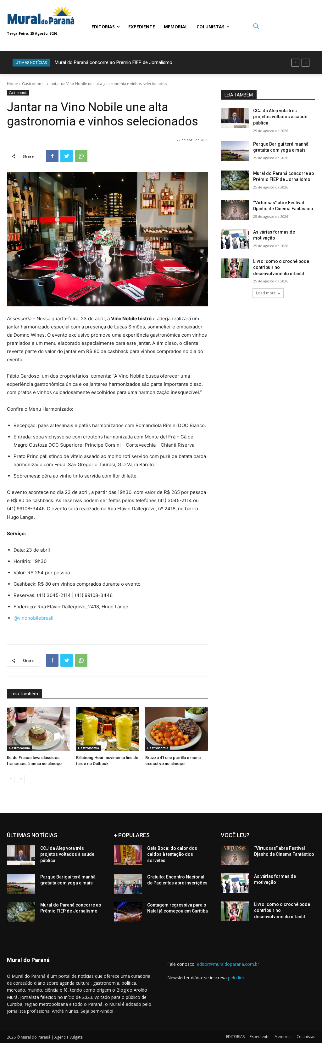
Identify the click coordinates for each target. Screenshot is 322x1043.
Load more (266, 293)
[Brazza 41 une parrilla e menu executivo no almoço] (176, 729)
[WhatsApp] (81, 156)
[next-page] (21, 779)
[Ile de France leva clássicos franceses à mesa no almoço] (38, 729)
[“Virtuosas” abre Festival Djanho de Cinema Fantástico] (235, 210)
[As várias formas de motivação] (235, 239)
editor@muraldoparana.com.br (228, 964)
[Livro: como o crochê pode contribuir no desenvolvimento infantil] (235, 268)
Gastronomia (34, 83)
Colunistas (306, 1036)
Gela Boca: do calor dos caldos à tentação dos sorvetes (172, 854)
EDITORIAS (235, 1036)
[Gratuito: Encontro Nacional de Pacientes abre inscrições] (128, 884)
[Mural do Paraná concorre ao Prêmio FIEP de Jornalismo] (235, 180)
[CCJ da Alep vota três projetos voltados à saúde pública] (235, 118)
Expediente (259, 1036)
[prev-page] (11, 779)
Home (12, 83)
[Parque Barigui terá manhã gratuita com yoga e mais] (235, 151)
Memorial (283, 1036)
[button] (256, 27)
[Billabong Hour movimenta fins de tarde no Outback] (107, 729)
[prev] (295, 63)
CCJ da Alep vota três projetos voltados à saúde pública (280, 116)
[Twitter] (66, 156)
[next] (305, 63)
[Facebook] (52, 156)
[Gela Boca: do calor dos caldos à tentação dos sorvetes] (128, 855)
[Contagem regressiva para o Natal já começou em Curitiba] (128, 912)
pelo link (236, 978)
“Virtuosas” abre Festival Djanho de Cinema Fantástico (113, 62)
